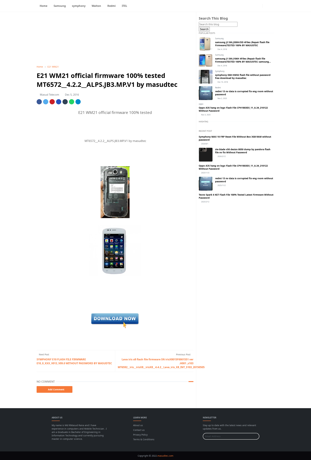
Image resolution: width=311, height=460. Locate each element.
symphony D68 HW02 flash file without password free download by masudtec (243, 76)
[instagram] (259, 6)
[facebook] (254, 6)
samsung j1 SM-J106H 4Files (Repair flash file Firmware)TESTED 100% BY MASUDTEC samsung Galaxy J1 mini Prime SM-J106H (242, 61)
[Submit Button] (255, 436)
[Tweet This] (45, 101)
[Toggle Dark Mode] (266, 5)
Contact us (139, 429)
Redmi (218, 87)
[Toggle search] (271, 6)
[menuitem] (43, 6)
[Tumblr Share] (65, 101)
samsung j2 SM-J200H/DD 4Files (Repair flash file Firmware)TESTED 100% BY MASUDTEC (242, 44)
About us (138, 425)
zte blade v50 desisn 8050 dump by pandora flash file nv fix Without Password (242, 151)
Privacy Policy (140, 434)
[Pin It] (52, 101)
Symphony (220, 71)
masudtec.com (165, 455)
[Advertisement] (115, 38)
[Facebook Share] (39, 101)
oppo (201, 104)
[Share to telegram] (78, 101)
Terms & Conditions (143, 439)
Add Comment (56, 389)
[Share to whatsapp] (71, 101)
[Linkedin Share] (58, 101)
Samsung (219, 38)
